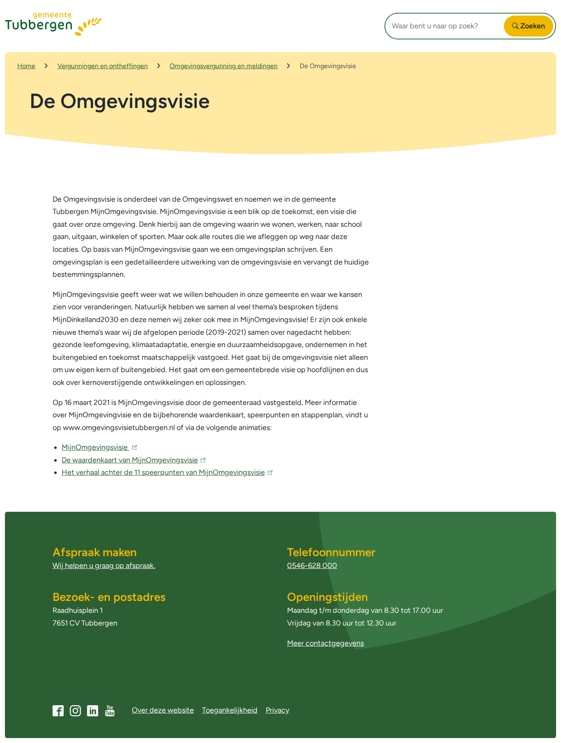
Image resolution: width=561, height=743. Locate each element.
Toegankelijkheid (230, 710)
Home (26, 66)
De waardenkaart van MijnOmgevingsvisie (132, 460)
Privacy (277, 710)
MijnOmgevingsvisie (97, 447)
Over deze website (163, 710)
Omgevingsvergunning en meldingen (224, 66)
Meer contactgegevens (325, 643)
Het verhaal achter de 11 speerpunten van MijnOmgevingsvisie (165, 472)
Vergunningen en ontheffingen (102, 66)
